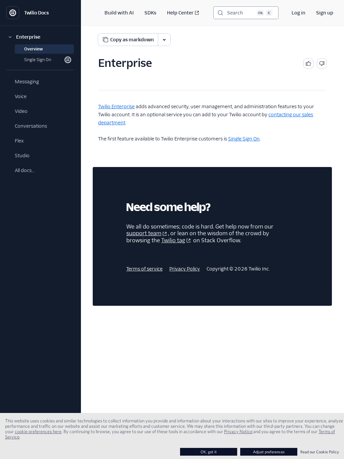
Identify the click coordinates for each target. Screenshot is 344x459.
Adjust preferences (269, 452)
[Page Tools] (164, 40)
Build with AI (119, 13)
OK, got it (209, 452)
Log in (298, 13)
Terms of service (144, 269)
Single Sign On (244, 139)
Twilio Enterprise (116, 106)
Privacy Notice (238, 431)
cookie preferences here (38, 431)
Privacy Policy (184, 269)
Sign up (324, 13)
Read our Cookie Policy (319, 452)
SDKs (150, 13)
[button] (40, 37)
